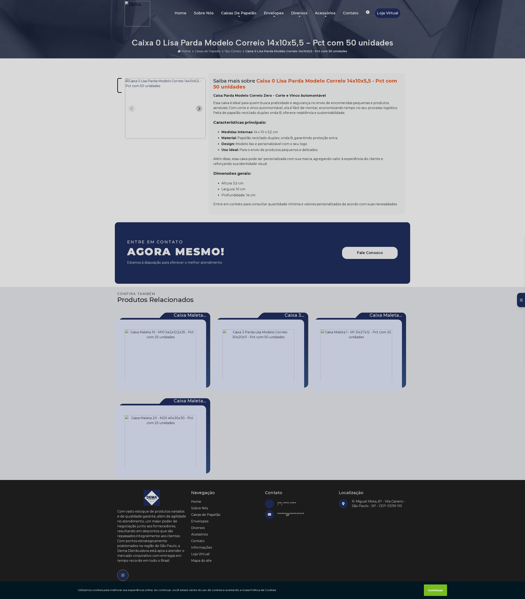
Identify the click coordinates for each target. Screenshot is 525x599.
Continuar (435, 590)
